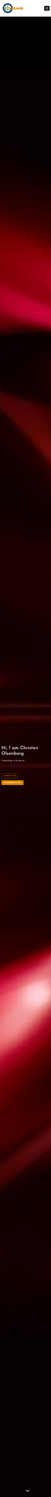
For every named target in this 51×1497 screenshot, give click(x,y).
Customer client (12, 782)
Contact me (10, 776)
